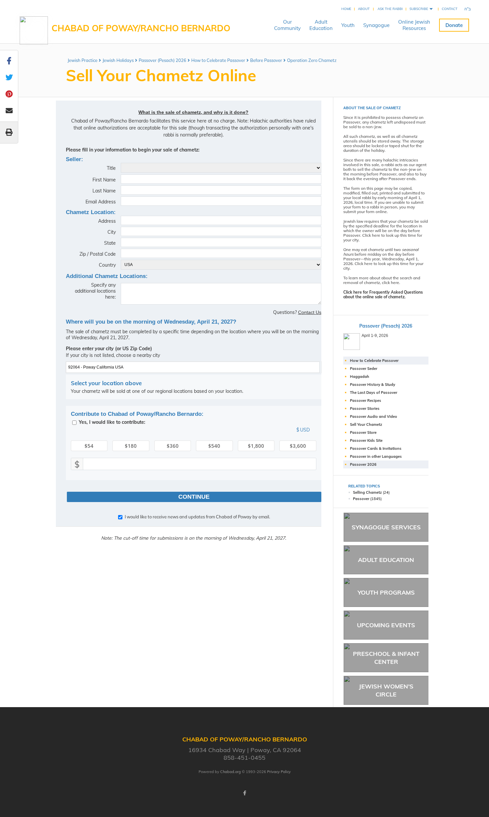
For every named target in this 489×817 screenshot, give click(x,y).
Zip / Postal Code (98, 254)
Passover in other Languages (376, 456)
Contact (449, 9)
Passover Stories (365, 408)
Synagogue (376, 25)
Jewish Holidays (118, 60)
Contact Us (309, 312)
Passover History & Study (372, 384)
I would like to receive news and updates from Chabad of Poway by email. (197, 516)
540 (214, 445)
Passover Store (363, 432)
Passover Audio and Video (373, 416)
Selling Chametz (367, 492)
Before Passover (266, 60)
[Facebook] (244, 793)
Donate (454, 25)
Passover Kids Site (366, 440)
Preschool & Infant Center (386, 657)
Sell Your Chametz (366, 424)
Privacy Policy (279, 771)
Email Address (100, 202)
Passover (361, 498)
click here (390, 282)
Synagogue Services (386, 527)
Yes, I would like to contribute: (112, 422)
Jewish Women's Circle (386, 690)
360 (173, 445)
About (364, 9)
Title (111, 168)
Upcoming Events (386, 625)
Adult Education (386, 560)
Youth (348, 25)
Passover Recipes (365, 400)
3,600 (298, 445)
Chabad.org (230, 771)
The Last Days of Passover (373, 392)
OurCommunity (287, 25)
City (111, 232)
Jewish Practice (82, 60)
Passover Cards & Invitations (376, 448)
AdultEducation (321, 25)
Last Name (104, 191)
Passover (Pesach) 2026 (162, 60)
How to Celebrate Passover (218, 60)
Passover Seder (363, 368)
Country (107, 265)
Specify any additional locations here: (95, 291)
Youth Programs (386, 592)
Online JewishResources (414, 25)
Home (346, 9)
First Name (104, 180)
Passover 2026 (363, 464)
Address (107, 221)
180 (131, 445)
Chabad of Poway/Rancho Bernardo (141, 28)
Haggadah (359, 376)
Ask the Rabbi (390, 9)
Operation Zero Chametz (312, 60)
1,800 (256, 445)
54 (88, 445)
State (110, 243)
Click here (371, 235)
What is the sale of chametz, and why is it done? (193, 112)
